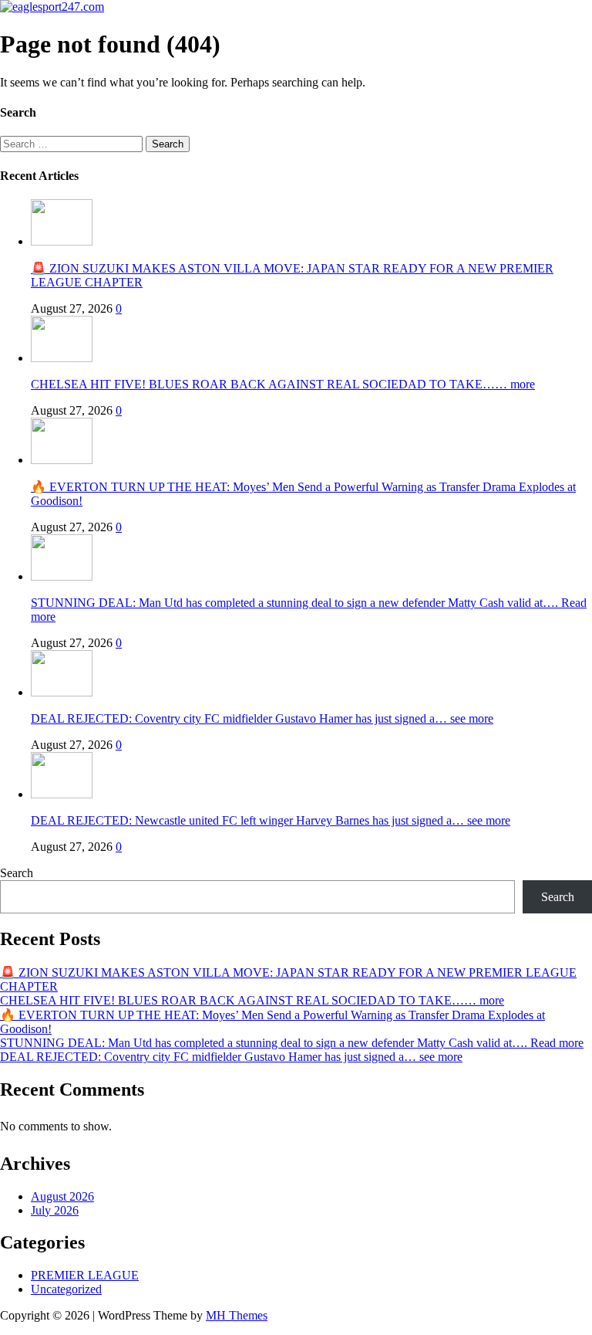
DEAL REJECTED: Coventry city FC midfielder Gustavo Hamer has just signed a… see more (262, 718)
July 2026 (55, 1210)
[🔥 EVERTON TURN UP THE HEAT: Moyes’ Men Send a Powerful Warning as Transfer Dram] (61, 459)
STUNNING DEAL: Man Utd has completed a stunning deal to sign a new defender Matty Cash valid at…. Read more (292, 1042)
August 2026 (62, 1196)
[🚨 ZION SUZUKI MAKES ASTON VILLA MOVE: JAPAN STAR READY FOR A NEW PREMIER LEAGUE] (61, 241)
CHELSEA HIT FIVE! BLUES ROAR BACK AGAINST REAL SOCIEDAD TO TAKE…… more (283, 384)
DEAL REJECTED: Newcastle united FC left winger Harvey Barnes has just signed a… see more (270, 820)
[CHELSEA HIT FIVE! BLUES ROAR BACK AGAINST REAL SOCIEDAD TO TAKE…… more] (61, 357)
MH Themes (236, 1315)
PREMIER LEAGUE (85, 1275)
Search (16, 872)
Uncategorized (66, 1289)
